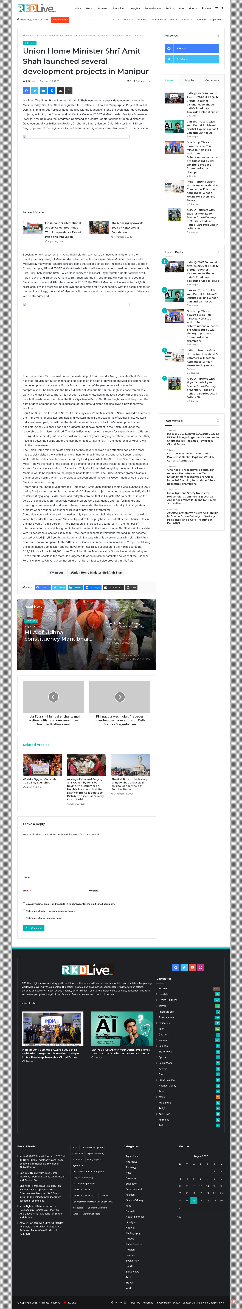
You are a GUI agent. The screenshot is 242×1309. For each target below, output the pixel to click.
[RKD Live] (36, 8)
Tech (168, 8)
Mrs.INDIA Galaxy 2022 (83, 1195)
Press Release (167, 1080)
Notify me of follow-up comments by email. (50, 911)
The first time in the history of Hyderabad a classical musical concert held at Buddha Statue (129, 784)
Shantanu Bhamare (97, 1207)
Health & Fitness (34, 620)
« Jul (179, 1216)
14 (207, 1186)
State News (40, 35)
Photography (166, 1011)
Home (28, 35)
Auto (181, 8)
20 (200, 1193)
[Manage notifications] (234, 1301)
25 (187, 1200)
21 (207, 1193)
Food (161, 1074)
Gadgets (164, 1034)
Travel (162, 1005)
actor (75, 1147)
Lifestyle (133, 8)
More (192, 8)
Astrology (164, 1119)
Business (102, 8)
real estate (77, 1207)
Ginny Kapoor (94, 1159)
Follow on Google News (209, 19)
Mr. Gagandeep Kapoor (83, 1183)
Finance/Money (167, 1085)
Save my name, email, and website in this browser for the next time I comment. (70, 903)
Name (27, 877)
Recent (169, 80)
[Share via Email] (60, 90)
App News (164, 1114)
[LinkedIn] (43, 90)
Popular (189, 80)
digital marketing (96, 1153)
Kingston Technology (82, 1177)
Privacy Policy (159, 19)
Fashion (163, 1068)
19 (194, 1193)
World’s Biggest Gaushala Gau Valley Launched (40, 781)
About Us (128, 19)
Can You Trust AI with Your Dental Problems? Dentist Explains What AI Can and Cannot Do (42, 1176)
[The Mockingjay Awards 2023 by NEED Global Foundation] (99, 227)
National (163, 1040)
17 (180, 1193)
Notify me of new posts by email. (44, 918)
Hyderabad (77, 1165)
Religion (163, 1108)
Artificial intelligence (93, 1147)
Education (118, 8)
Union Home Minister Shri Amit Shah (97, 572)
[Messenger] (51, 90)
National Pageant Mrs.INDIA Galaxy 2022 (92, 1201)
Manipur (57, 572)
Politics (163, 1125)
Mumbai (104, 1195)
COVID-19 (77, 1153)
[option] (86, 634)
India (76, 8)
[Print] (68, 90)
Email (27, 890)
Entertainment (153, 8)
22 (214, 1193)
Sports (162, 1057)
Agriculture (165, 1102)
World (89, 8)
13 (200, 1186)
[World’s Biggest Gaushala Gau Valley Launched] (42, 765)
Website (93, 890)
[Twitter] (34, 90)
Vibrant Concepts (91, 1213)
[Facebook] (26, 90)
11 (187, 1186)
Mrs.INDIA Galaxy (81, 1189)
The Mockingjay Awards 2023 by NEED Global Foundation (127, 227)
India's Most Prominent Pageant (88, 1171)
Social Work (165, 1062)
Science (163, 1045)
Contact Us (187, 19)
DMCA (173, 19)
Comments (212, 80)
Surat (75, 1213)
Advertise (142, 19)
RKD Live (30, 81)
